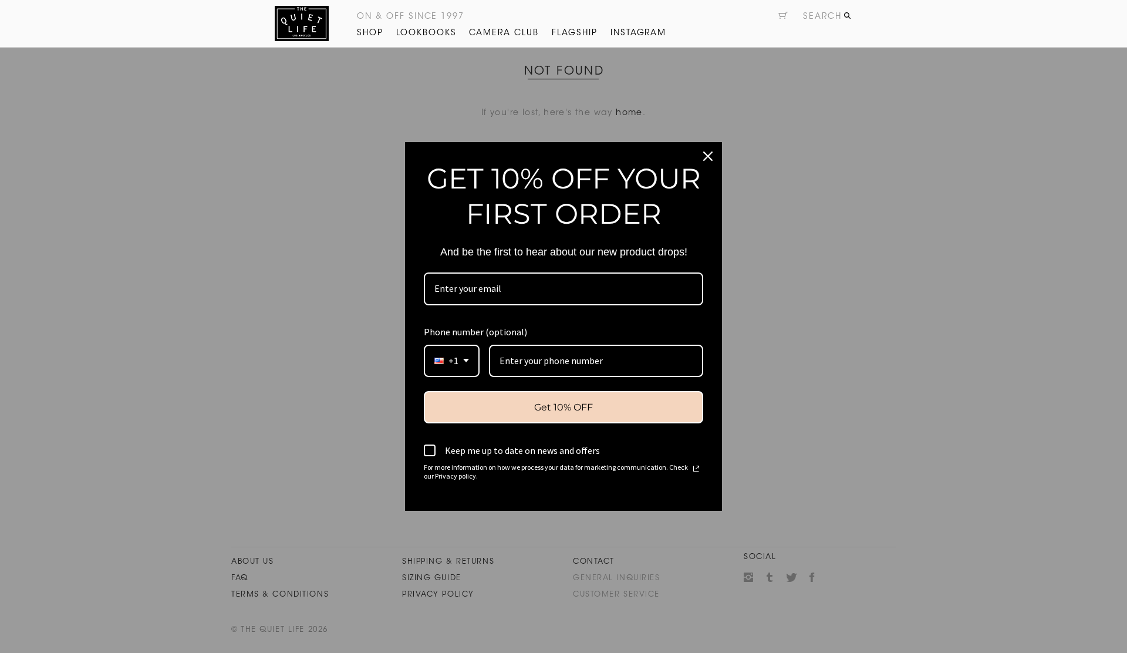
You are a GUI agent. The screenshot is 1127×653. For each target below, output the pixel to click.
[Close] (708, 156)
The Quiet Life (301, 23)
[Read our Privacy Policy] (696, 469)
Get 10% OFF (563, 407)
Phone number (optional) (475, 332)
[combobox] (452, 361)
